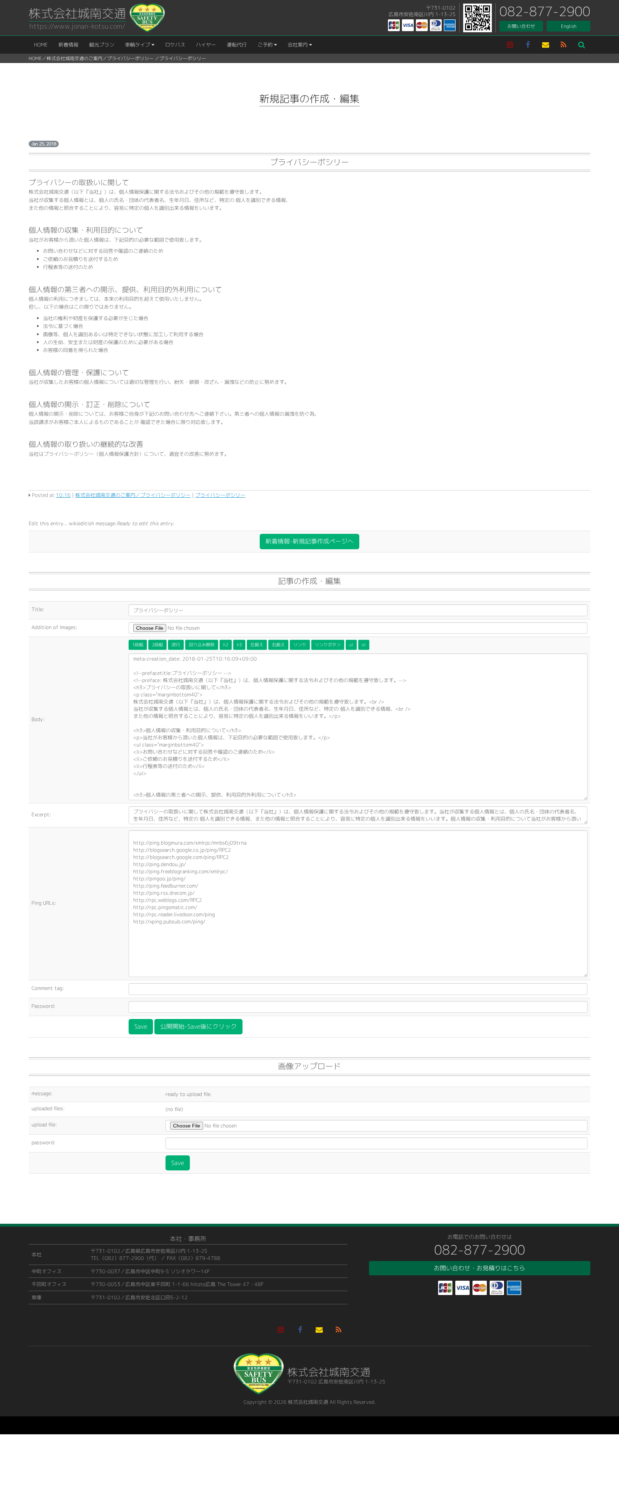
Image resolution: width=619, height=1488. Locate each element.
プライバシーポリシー (130, 58)
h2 (225, 645)
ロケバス (175, 44)
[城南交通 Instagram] (510, 45)
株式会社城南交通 (77, 13)
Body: (38, 719)
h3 (239, 645)
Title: (38, 609)
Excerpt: (41, 814)
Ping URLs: (44, 902)
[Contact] (546, 45)
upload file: (44, 1124)
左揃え (256, 645)
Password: (44, 1006)
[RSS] (563, 45)
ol (364, 645)
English (568, 26)
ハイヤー (206, 44)
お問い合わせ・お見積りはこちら (479, 1268)
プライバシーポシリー (182, 58)
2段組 (157, 645)
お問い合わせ (521, 26)
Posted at (43, 495)
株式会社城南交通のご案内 (74, 58)
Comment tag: (48, 988)
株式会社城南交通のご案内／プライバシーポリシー (133, 495)
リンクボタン (328, 645)
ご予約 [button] (266, 44)
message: (42, 1093)
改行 (176, 645)
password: (44, 1142)
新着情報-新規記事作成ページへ (309, 541)
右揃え (278, 645)
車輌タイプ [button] (138, 44)
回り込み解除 (202, 645)
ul (351, 645)
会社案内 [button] (298, 44)
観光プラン (101, 44)
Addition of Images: (54, 627)
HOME (41, 44)
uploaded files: (48, 1108)
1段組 (137, 645)
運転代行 (237, 44)
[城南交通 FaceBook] (528, 45)
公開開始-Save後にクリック (198, 1026)
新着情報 (68, 44)
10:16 (63, 495)
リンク (299, 645)
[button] (581, 45)
